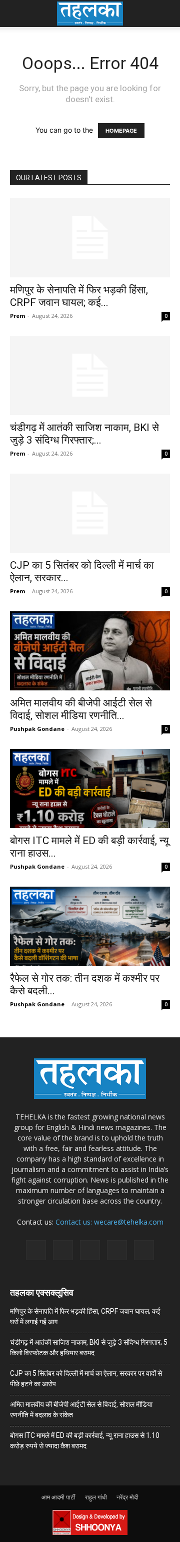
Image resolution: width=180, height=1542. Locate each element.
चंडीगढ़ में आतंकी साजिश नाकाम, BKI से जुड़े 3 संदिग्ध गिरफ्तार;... (84, 434)
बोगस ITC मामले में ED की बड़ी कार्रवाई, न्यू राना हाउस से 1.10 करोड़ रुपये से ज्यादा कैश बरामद (85, 1440)
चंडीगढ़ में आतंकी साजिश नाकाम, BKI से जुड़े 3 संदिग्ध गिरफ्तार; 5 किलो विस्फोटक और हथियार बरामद (89, 1347)
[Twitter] (117, 1250)
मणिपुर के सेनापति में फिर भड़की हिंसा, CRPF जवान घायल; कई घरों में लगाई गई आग (85, 1316)
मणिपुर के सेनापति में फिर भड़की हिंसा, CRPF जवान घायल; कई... (79, 296)
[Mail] (63, 1250)
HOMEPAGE (121, 130)
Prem (17, 315)
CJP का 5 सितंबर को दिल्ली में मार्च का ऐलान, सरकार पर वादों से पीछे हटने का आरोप (86, 1378)
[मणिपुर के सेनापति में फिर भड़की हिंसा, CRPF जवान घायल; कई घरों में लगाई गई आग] (90, 237)
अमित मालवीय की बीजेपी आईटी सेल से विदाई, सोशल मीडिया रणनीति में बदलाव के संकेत (81, 1409)
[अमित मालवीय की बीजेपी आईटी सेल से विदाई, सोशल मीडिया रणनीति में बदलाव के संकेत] (90, 650)
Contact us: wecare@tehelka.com (110, 1222)
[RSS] (90, 1250)
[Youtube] (144, 1250)
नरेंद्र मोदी (127, 1497)
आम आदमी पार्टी (59, 1497)
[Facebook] (36, 1250)
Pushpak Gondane (37, 728)
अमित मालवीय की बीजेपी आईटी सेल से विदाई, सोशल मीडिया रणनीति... (81, 709)
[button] (17, 13)
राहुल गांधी (96, 1497)
